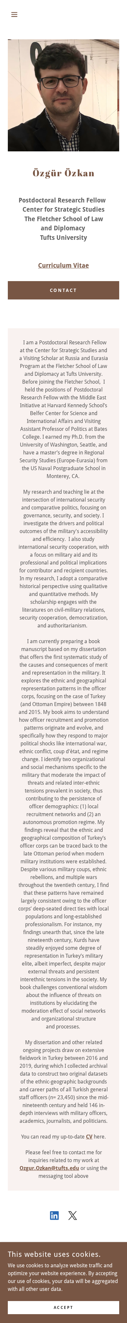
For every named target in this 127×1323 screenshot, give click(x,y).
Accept (63, 1307)
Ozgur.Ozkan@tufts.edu (49, 1168)
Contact (64, 290)
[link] (54, 1217)
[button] (16, 14)
